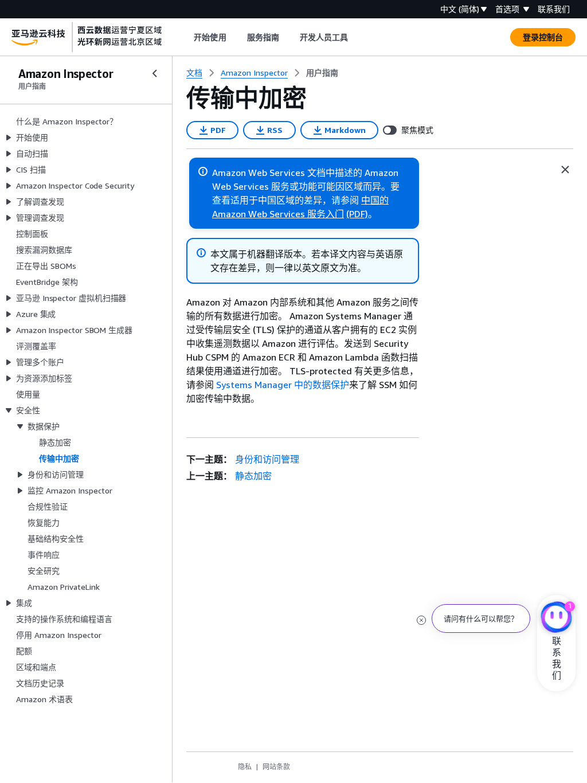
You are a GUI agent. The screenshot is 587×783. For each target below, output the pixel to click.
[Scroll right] (357, 37)
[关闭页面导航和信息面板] (565, 169)
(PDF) (357, 214)
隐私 (245, 766)
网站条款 (276, 766)
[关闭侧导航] (155, 73)
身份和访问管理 (267, 459)
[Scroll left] (185, 37)
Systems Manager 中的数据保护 (282, 384)
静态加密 (253, 475)
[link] (322, 73)
